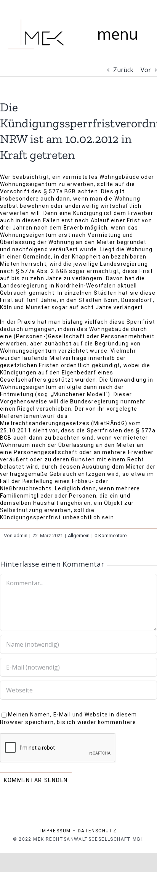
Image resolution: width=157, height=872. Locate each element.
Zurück (123, 70)
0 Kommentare (111, 535)
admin (20, 535)
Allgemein (79, 535)
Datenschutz (97, 830)
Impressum (55, 830)
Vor (146, 70)
